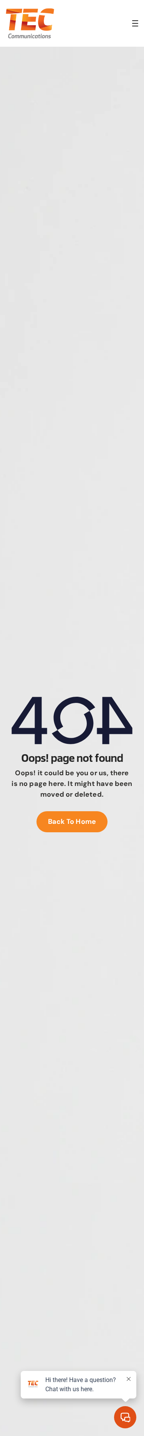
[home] (30, 23)
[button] (135, 23)
